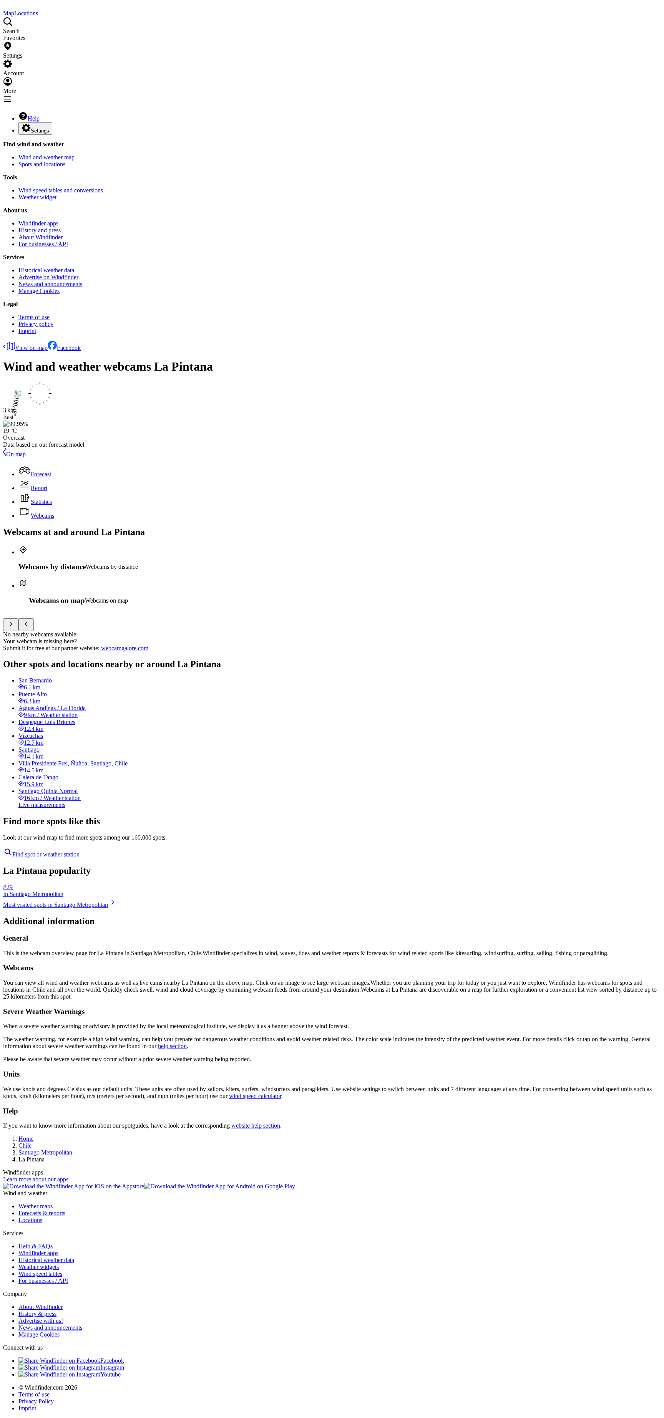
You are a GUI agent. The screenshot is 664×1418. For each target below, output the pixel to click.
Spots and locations (41, 164)
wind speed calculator (255, 1096)
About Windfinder (40, 237)
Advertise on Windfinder (48, 277)
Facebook (69, 348)
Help (34, 118)
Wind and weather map (46, 157)
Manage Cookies (39, 291)
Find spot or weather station (46, 854)
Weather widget (37, 197)
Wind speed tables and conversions (60, 190)
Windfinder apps (38, 223)
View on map (31, 348)
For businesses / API (43, 244)
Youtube (110, 1374)
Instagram (112, 1367)
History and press (39, 230)
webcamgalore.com (124, 648)
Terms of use (34, 317)
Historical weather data (46, 270)
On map (16, 454)
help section (172, 1046)
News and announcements (50, 284)
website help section (255, 1125)
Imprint (27, 331)
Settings (40, 131)
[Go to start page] (4, 6)
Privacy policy (35, 324)
